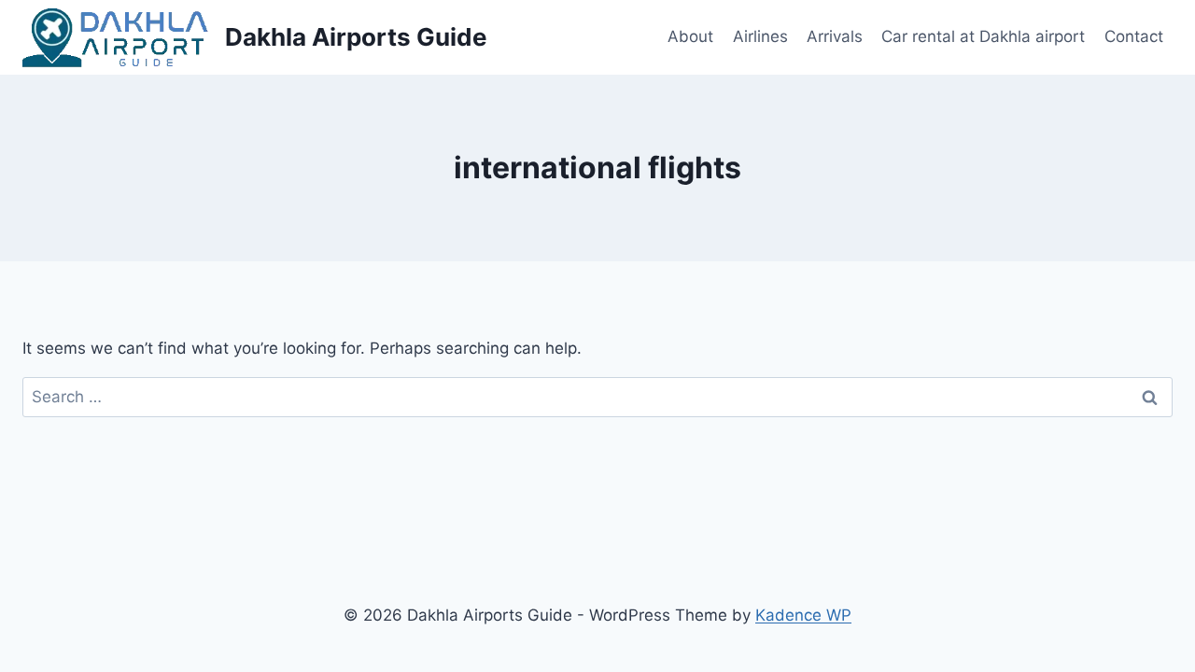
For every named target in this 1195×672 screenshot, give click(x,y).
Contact (1133, 36)
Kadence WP (803, 615)
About (690, 36)
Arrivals (835, 36)
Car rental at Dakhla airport (983, 36)
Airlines (760, 36)
